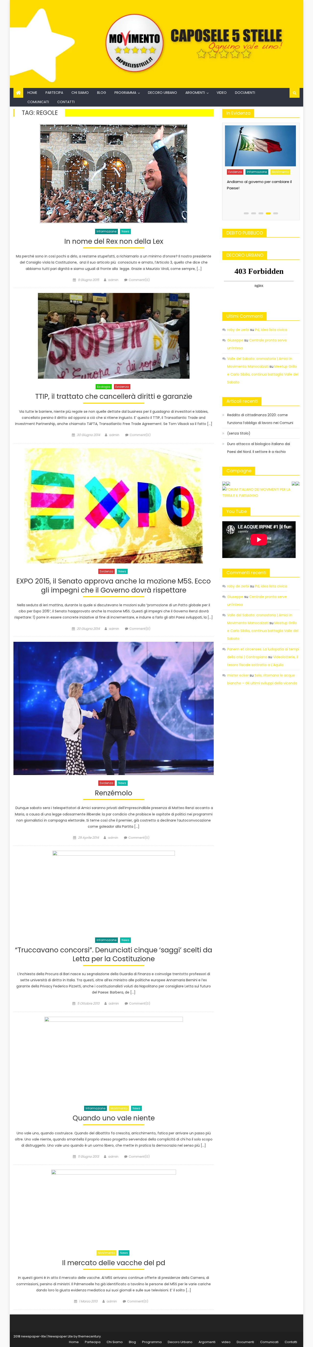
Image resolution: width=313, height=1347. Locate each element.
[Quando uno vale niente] (113, 1058)
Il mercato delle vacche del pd (113, 1263)
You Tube (236, 511)
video (222, 92)
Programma (125, 92)
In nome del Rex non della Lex (113, 241)
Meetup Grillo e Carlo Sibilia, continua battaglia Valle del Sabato (262, 374)
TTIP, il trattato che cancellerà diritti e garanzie (113, 396)
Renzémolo (113, 793)
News (125, 231)
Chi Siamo (80, 92)
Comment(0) (139, 280)
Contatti (66, 101)
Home (32, 92)
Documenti (245, 92)
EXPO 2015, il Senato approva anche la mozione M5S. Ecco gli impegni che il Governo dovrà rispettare (113, 586)
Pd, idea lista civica (271, 329)
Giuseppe (235, 340)
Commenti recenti (246, 573)
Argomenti (195, 92)
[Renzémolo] (113, 708)
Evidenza (122, 387)
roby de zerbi (238, 329)
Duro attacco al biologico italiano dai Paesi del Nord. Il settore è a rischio (258, 447)
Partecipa (54, 92)
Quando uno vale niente (114, 1118)
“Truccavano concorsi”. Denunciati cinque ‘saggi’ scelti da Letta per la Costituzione (113, 955)
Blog (101, 92)
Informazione (106, 231)
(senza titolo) (238, 433)
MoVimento (119, 1108)
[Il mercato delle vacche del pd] (113, 1207)
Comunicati (38, 101)
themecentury (89, 1336)
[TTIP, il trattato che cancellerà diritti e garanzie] (113, 336)
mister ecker (238, 675)
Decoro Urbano (162, 92)
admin (113, 280)
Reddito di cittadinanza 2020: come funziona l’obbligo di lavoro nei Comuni (260, 419)
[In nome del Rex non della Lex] (113, 173)
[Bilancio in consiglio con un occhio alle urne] (259, 144)
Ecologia (103, 387)
